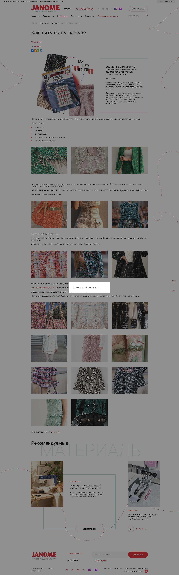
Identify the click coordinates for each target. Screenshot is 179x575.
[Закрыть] (109, 284)
